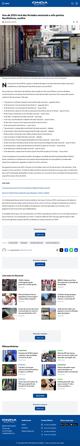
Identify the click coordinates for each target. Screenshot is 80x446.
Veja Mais (40, 396)
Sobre (24, 424)
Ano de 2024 (13, 243)
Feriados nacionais (36, 243)
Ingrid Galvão (14, 250)
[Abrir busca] (72, 3)
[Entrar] (76, 3)
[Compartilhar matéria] (77, 22)
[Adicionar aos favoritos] (74, 22)
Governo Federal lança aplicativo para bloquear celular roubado (25, 193)
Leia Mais (40, 325)
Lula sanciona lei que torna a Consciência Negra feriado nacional (26, 188)
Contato (25, 428)
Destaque (24, 243)
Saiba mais (40, 234)
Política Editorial (28, 431)
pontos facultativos (52, 243)
